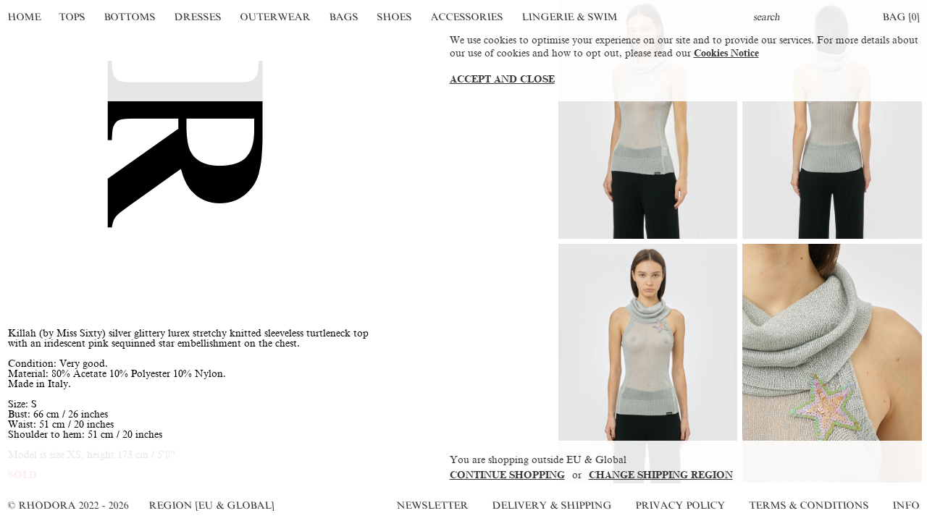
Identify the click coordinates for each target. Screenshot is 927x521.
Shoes (394, 17)
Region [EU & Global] (211, 505)
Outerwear (275, 17)
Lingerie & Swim (569, 17)
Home (24, 17)
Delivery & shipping (552, 505)
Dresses (198, 17)
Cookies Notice (726, 53)
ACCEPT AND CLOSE (502, 79)
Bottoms (130, 17)
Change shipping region (661, 475)
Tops (72, 17)
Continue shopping (507, 475)
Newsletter (432, 505)
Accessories (466, 17)
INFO (906, 505)
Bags (343, 17)
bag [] (901, 17)
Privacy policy (680, 505)
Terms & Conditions (809, 505)
